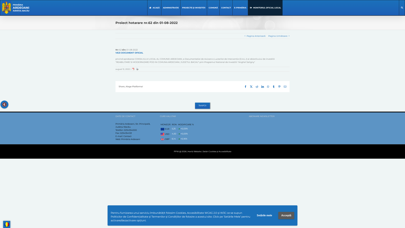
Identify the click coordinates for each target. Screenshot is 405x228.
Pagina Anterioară (256, 36)
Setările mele (264, 215)
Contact (127, 136)
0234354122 (126, 133)
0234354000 (130, 130)
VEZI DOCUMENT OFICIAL (129, 52)
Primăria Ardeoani (130, 139)
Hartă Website (194, 151)
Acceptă (286, 215)
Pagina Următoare (277, 36)
